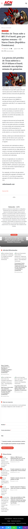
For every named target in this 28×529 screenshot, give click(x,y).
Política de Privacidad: (21, 523)
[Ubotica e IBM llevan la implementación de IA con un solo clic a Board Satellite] (5, 461)
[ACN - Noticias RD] (8, 3)
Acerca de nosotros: (16, 521)
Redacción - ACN (7, 48)
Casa (3, 27)
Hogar (8, 521)
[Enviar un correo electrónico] (11, 48)
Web (2, 435)
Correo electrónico (6, 430)
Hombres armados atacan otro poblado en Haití (18, 478)
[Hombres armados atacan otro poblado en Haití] (5, 481)
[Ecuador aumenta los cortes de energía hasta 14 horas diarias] (5, 472)
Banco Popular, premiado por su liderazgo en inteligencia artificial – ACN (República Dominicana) (6, 369)
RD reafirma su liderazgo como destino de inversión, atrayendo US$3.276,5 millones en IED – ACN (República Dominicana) (14, 240)
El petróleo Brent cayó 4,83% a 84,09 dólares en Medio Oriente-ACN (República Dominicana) (21, 388)
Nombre (3, 424)
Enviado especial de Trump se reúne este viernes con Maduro (18, 487)
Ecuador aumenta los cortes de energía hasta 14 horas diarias (18, 469)
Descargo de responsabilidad (8, 523)
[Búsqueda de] (26, 4)
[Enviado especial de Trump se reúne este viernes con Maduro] (5, 490)
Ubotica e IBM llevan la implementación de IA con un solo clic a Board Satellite (18, 458)
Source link (5, 191)
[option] (14, 238)
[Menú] (2, 4)
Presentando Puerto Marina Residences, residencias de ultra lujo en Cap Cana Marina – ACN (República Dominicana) (21, 267)
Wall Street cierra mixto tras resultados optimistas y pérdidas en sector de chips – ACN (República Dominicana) (7, 391)
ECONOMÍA (8, 27)
